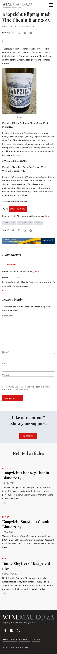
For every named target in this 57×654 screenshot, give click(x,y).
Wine (38, 223)
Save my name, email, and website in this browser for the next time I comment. (27, 388)
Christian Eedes (12, 26)
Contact (36, 639)
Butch (5, 277)
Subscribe (28, 436)
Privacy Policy (10, 639)
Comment (7, 316)
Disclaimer (24, 639)
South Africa (25, 223)
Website (6, 375)
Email (5, 363)
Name (5, 352)
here (47, 216)
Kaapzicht (9, 223)
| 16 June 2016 (14, 278)
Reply (5, 290)
